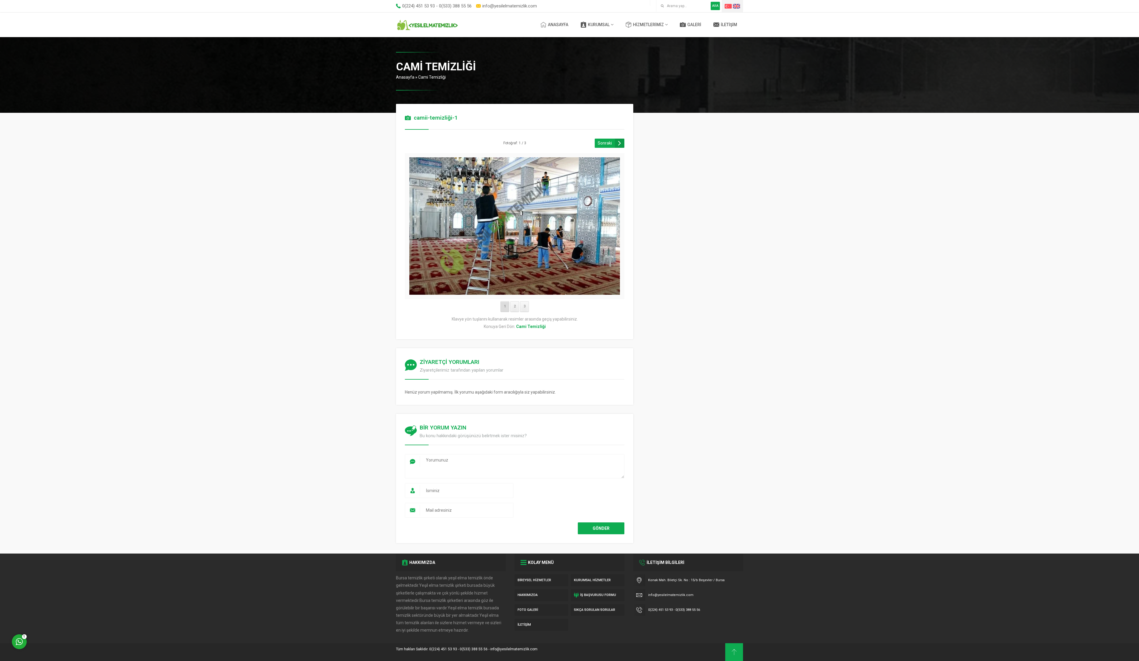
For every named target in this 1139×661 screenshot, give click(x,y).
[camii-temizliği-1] (514, 291)
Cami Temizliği (432, 77)
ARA (715, 6)
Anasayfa (405, 77)
